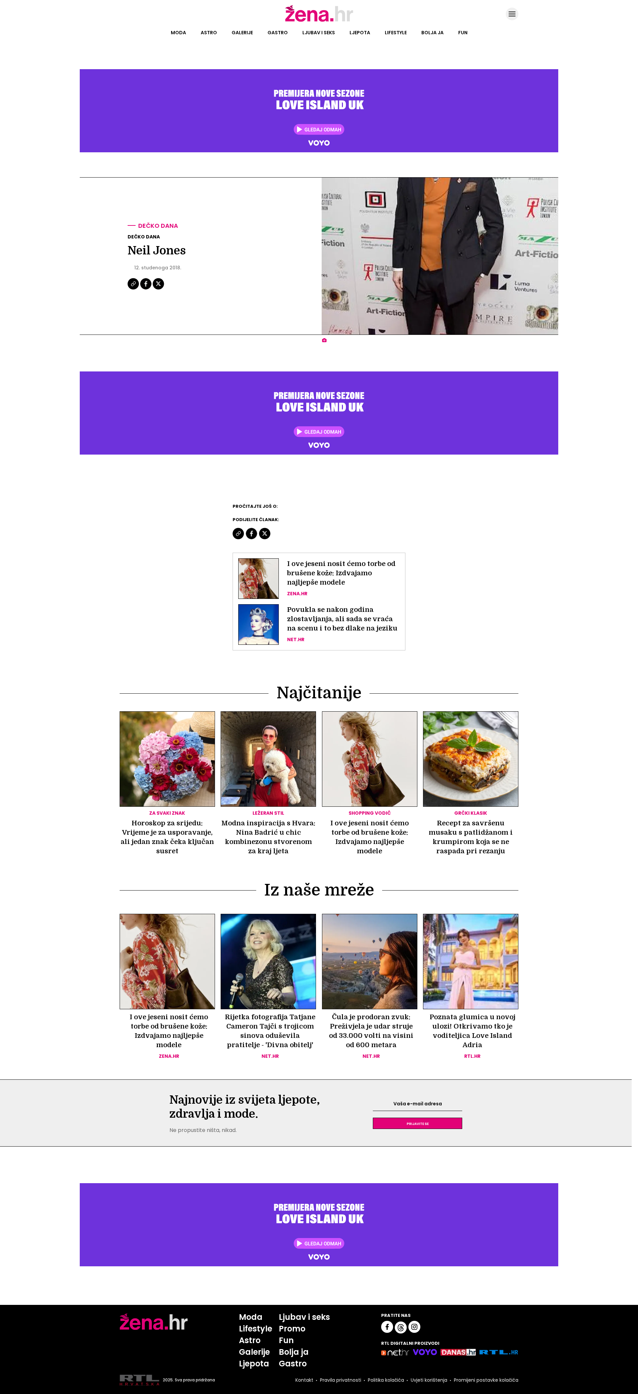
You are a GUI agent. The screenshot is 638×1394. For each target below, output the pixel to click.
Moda (178, 32)
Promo (292, 1328)
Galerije (242, 32)
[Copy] (134, 288)
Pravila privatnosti (340, 1380)
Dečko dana (158, 225)
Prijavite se (418, 1123)
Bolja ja (432, 32)
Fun (463, 32)
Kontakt (304, 1380)
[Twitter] (158, 288)
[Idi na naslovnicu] (319, 21)
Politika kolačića (386, 1380)
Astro (209, 32)
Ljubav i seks (318, 32)
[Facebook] (146, 288)
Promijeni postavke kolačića (486, 1380)
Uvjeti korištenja (429, 1380)
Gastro (277, 32)
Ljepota (360, 32)
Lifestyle (396, 32)
